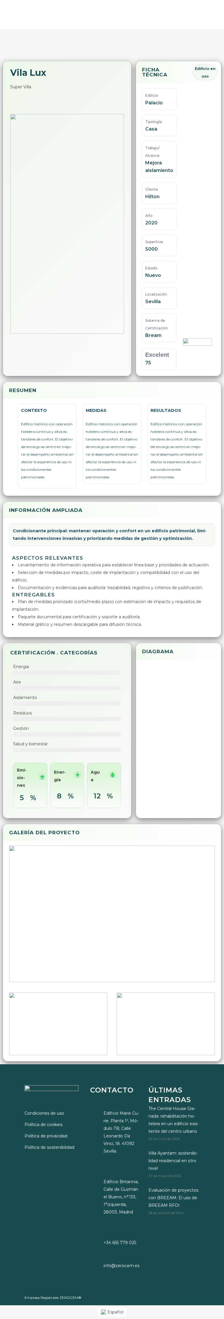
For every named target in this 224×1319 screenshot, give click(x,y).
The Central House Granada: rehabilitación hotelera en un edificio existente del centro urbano (173, 1120)
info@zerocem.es (121, 1265)
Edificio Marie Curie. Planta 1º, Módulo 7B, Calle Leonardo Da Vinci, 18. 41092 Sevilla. (121, 1132)
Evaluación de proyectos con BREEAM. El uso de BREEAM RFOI (173, 1198)
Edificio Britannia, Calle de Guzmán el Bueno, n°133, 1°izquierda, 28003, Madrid (121, 1197)
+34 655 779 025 (120, 1242)
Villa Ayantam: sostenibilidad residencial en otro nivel (173, 1161)
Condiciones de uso (44, 1113)
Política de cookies (43, 1124)
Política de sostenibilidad (49, 1147)
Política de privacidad (45, 1136)
